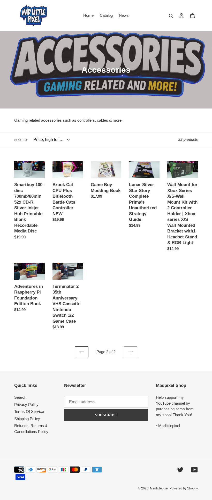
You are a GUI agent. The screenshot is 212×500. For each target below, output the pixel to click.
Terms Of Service (29, 411)
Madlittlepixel (159, 488)
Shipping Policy (27, 418)
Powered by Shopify (184, 488)
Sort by (21, 140)
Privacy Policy (26, 404)
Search (20, 397)
